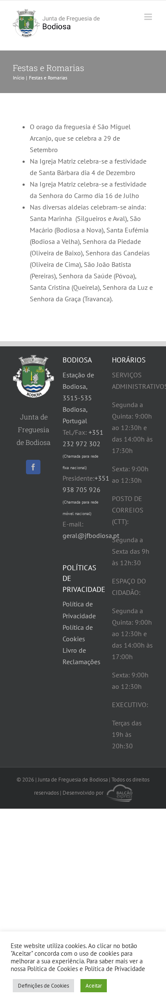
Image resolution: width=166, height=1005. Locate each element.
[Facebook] (33, 467)
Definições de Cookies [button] (43, 985)
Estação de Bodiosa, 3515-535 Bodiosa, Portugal (78, 398)
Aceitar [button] (94, 985)
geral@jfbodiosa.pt (91, 535)
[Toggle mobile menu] (148, 16)
